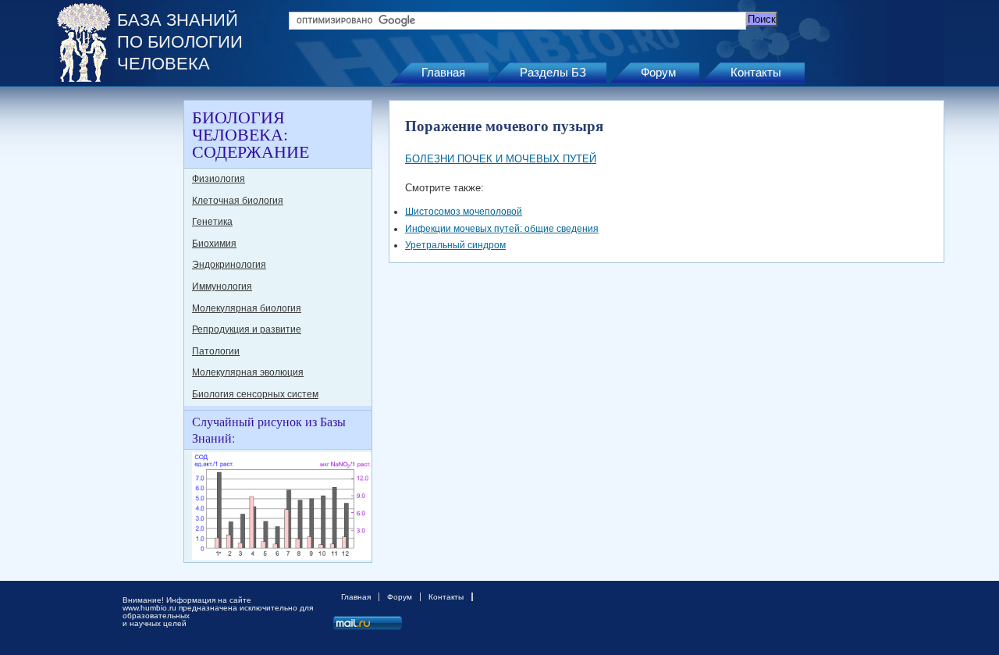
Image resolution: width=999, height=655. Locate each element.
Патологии (216, 351)
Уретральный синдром (455, 245)
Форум (658, 72)
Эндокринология (229, 264)
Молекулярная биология (246, 308)
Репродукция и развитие (246, 329)
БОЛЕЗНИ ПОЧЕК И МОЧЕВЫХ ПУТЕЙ (500, 159)
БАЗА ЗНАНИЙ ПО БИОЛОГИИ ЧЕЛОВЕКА (180, 41)
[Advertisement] (117, 334)
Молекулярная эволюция (248, 372)
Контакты (756, 72)
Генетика (212, 221)
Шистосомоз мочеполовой (463, 211)
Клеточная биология (237, 200)
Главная (443, 72)
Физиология (218, 178)
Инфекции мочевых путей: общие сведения (502, 228)
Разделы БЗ (553, 72)
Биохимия (214, 243)
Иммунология (222, 286)
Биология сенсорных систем (255, 394)
